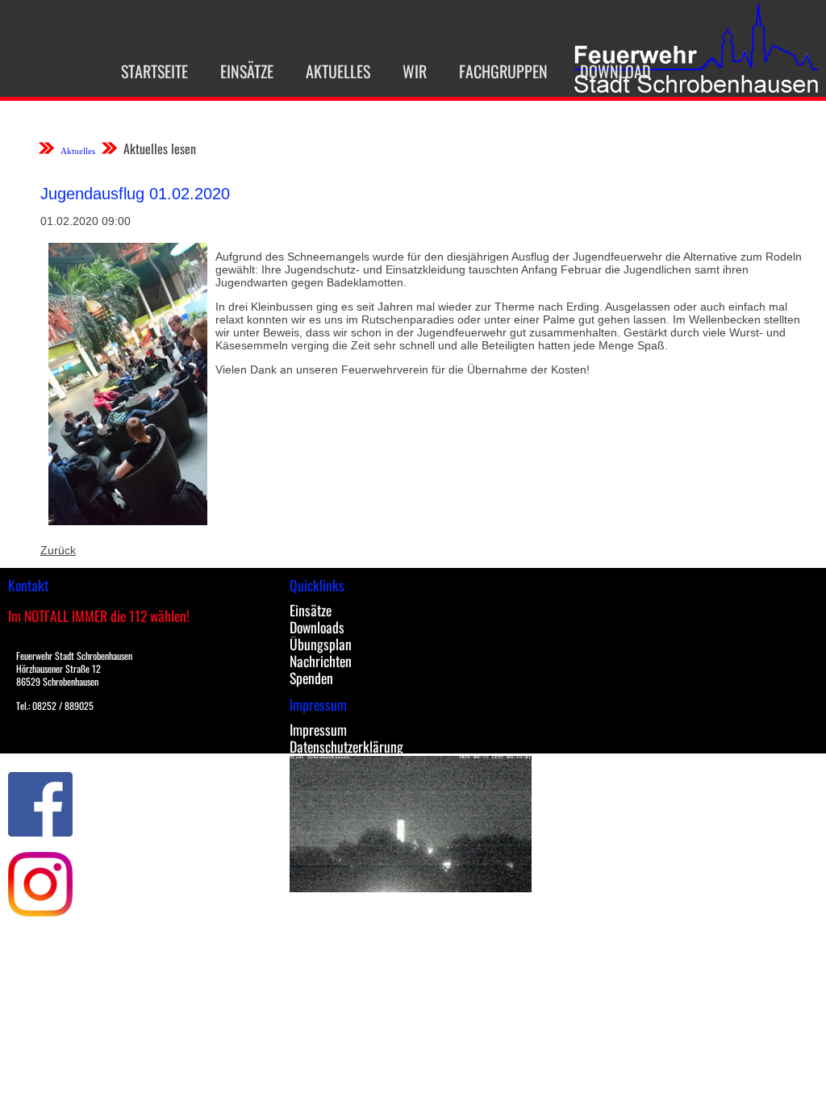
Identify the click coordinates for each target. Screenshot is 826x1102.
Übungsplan (321, 643)
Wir (415, 71)
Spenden (311, 677)
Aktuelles (338, 71)
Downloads (317, 626)
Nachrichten (321, 660)
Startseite (154, 71)
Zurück (58, 550)
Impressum (318, 729)
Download (615, 71)
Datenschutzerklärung (346, 746)
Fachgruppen (503, 71)
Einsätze (246, 71)
